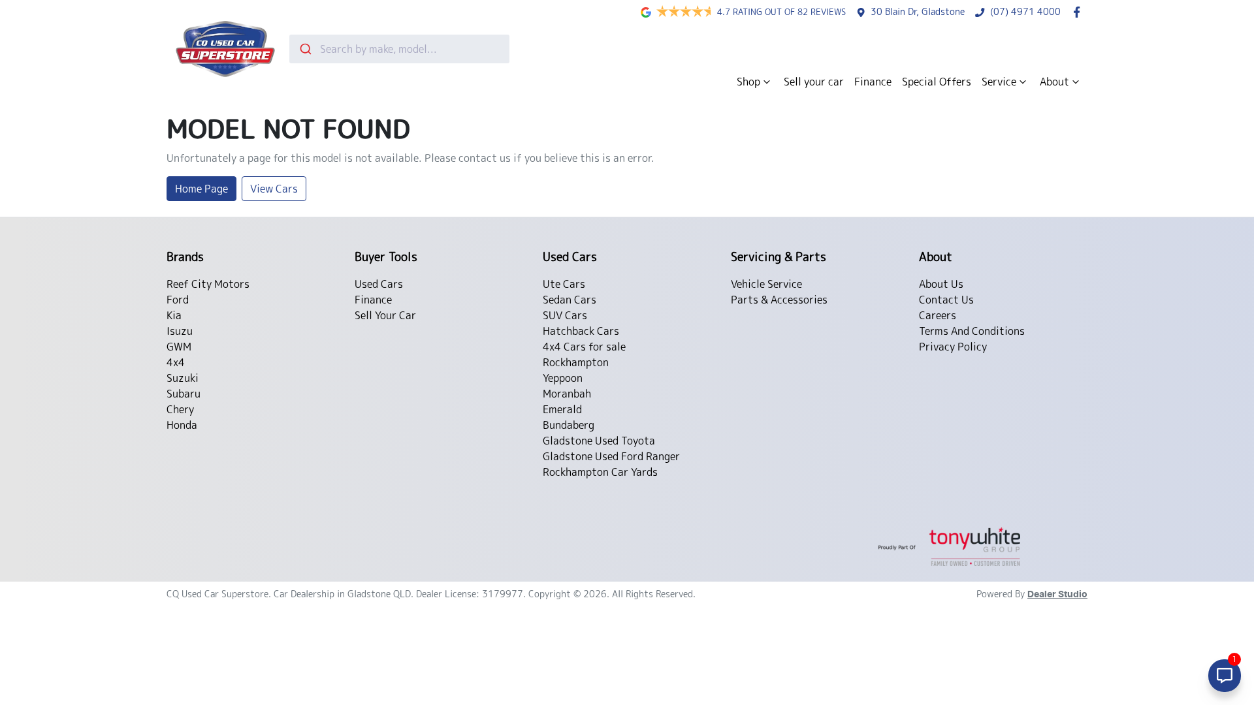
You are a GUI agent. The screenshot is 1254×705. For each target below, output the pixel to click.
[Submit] (304, 49)
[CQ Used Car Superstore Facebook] (1079, 12)
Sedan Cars (569, 299)
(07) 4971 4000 (1025, 11)
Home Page (201, 188)
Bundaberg (568, 425)
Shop (748, 81)
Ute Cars (564, 284)
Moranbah (567, 393)
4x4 (176, 362)
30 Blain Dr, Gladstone (918, 11)
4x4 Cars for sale (584, 346)
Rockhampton (576, 362)
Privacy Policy (953, 346)
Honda (182, 425)
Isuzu (180, 331)
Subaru (184, 393)
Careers (937, 315)
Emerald (562, 409)
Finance (873, 81)
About (1054, 81)
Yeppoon (563, 378)
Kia (174, 315)
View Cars (274, 188)
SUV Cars (565, 315)
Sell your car (814, 81)
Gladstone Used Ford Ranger (611, 456)
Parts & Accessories (779, 299)
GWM (179, 346)
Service (999, 81)
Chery (180, 409)
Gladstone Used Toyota (599, 440)
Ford (178, 299)
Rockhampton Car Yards (600, 472)
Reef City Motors (208, 284)
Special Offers (936, 81)
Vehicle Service (766, 284)
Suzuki (183, 378)
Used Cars (379, 284)
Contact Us (946, 299)
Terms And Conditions (972, 331)
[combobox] (399, 49)
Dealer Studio (1057, 594)
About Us (941, 284)
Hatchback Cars (581, 331)
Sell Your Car (385, 315)
